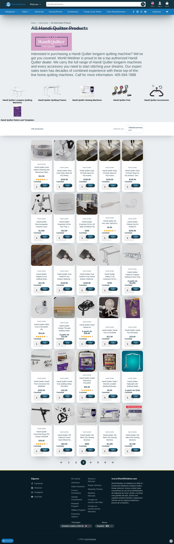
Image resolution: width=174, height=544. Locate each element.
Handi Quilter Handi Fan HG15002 (132, 323)
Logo (15, 4)
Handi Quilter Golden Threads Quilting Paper (64, 328)
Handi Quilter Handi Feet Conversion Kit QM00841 (41, 383)
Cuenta (160, 4)
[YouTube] (145, 12)
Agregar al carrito (44, 185)
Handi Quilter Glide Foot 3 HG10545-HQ (41, 326)
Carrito (167, 4)
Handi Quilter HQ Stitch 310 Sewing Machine (87, 437)
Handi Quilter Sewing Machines (87, 100)
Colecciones (43, 23)
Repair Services (94, 485)
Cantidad (36, 182)
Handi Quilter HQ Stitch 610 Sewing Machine (132, 437)
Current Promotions (76, 491)
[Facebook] (133, 12)
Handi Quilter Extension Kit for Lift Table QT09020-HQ (87, 224)
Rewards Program (75, 504)
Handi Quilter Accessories (156, 100)
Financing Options (75, 515)
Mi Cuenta (75, 479)
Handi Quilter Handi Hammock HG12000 (87, 380)
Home (33, 23)
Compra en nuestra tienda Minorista (94, 509)
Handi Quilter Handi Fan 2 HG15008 (109, 323)
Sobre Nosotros (78, 486)
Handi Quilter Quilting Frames (52, 100)
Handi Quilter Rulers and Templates (17, 120)
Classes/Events (55, 11)
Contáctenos (72, 11)
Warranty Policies (95, 489)
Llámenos (156, 11)
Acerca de (39, 11)
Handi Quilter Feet (121, 100)
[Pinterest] (137, 12)
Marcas (34, 4)
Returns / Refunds (92, 480)
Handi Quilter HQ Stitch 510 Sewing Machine (110, 437)
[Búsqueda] (143, 4)
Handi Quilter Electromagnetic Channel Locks (41, 224)
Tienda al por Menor (92, 11)
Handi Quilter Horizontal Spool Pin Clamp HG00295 (41, 434)
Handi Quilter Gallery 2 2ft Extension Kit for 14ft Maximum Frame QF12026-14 (109, 279)
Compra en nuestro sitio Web (95, 501)
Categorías (10, 11)
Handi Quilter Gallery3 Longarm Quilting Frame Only (132, 274)
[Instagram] (141, 12)
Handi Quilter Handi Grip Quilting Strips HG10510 (64, 383)
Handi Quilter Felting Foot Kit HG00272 (132, 224)
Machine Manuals (91, 494)
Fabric (24, 11)
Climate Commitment (76, 498)
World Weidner (90, 539)
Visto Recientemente (116, 11)
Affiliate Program (78, 510)
